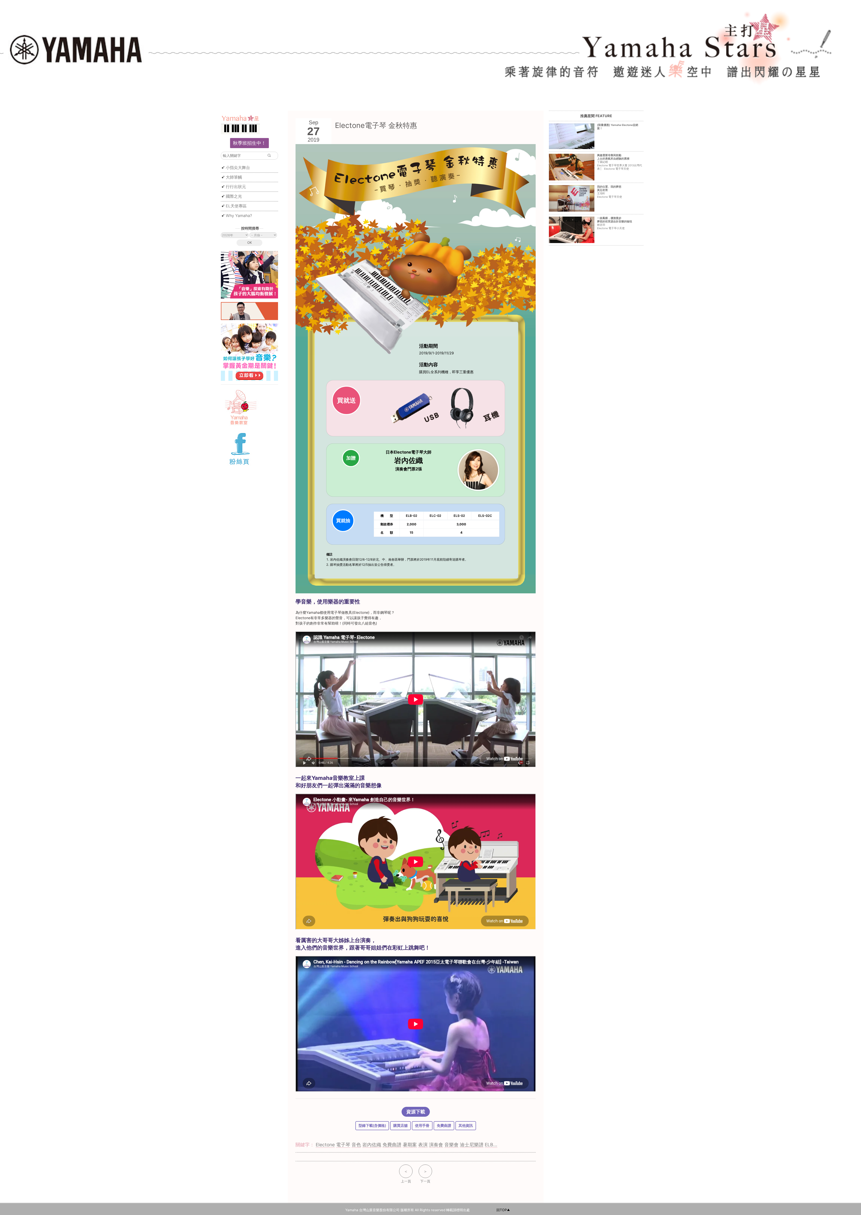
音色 (356, 1144)
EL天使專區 (236, 206)
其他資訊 (466, 1125)
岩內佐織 (371, 1144)
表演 (423, 1144)
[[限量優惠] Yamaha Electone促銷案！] (595, 131)
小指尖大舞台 (238, 167)
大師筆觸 (234, 177)
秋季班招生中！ (249, 143)
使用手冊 (422, 1125)
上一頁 (406, 1176)
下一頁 (425, 1176)
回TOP (501, 1210)
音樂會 (451, 1144)
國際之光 (234, 196)
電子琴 (343, 1144)
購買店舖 (400, 1125)
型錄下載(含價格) (372, 1125)
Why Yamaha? (239, 215)
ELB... (491, 1144)
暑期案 (410, 1144)
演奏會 (436, 1144)
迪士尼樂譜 (471, 1144)
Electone (325, 1144)
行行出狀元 (236, 186)
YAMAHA (76, 47)
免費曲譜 (444, 1125)
